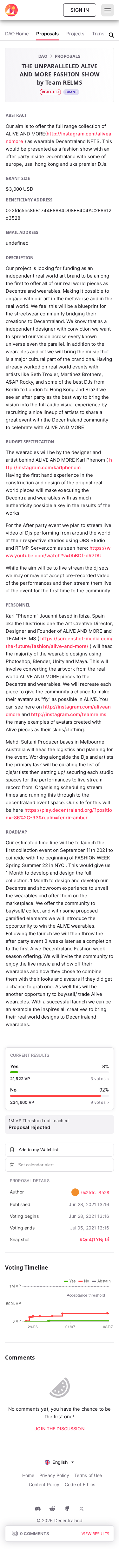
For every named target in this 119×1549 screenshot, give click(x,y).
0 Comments (34, 1533)
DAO (42, 56)
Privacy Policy (54, 1475)
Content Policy (44, 1484)
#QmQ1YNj (91, 1239)
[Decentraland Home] (11, 10)
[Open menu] (107, 10)
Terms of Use (88, 1475)
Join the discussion (59, 1428)
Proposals (68, 56)
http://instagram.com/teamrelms (68, 714)
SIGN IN (79, 10)
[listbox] (59, 1461)
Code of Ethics (80, 1484)
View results (95, 1533)
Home (28, 1475)
